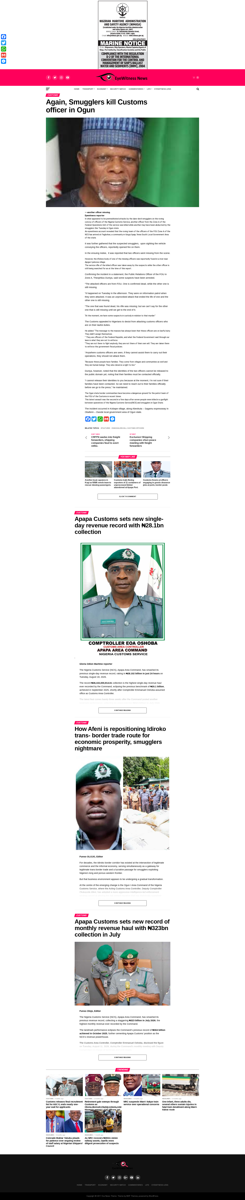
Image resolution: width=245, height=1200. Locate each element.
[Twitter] (4, 43)
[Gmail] (4, 55)
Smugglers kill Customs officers (128, 428)
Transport (87, 89)
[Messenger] (4, 61)
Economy (101, 89)
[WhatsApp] (4, 49)
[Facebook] (4, 37)
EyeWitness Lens (162, 89)
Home (76, 89)
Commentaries (136, 89)
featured (106, 428)
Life (149, 89)
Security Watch (118, 89)
